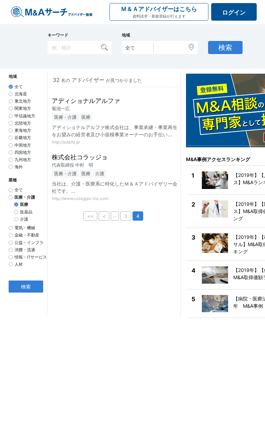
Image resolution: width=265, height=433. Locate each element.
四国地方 (22, 152)
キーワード (58, 35)
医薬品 (26, 212)
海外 (18, 167)
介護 (24, 219)
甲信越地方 (24, 116)
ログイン (234, 12)
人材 (18, 264)
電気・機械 (24, 227)
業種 (13, 180)
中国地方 (22, 145)
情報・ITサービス (30, 257)
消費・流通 (24, 249)
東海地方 (22, 130)
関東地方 (22, 108)
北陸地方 (22, 123)
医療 (24, 204)
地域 (126, 35)
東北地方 (22, 101)
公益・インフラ (28, 242)
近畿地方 (22, 137)
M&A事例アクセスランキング (218, 159)
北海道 (20, 94)
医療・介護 (24, 197)
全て (18, 86)
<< (90, 216)
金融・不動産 (26, 235)
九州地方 (22, 159)
